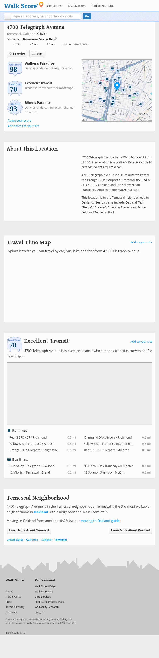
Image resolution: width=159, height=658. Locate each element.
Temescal (60, 539)
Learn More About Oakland (130, 530)
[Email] (21, 586)
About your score (19, 120)
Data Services (43, 596)
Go (87, 16)
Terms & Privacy (15, 607)
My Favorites (76, 6)
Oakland (29, 34)
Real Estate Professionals (49, 601)
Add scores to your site (23, 126)
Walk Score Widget (45, 586)
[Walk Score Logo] (24, 5)
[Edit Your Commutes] (55, 39)
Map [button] (39, 53)
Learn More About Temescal (29, 530)
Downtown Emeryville (38, 39)
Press (9, 601)
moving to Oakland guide (100, 521)
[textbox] (46, 16)
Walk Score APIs (44, 591)
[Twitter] (8, 586)
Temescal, (14, 34)
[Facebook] (14, 586)
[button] (7, 16)
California (32, 539)
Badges (39, 612)
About (9, 591)
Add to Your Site (103, 6)
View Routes (81, 44)
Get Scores (54, 6)
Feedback (11, 612)
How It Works (13, 596)
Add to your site (141, 242)
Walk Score (15, 580)
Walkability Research (47, 607)
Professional (45, 580)
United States (15, 539)
